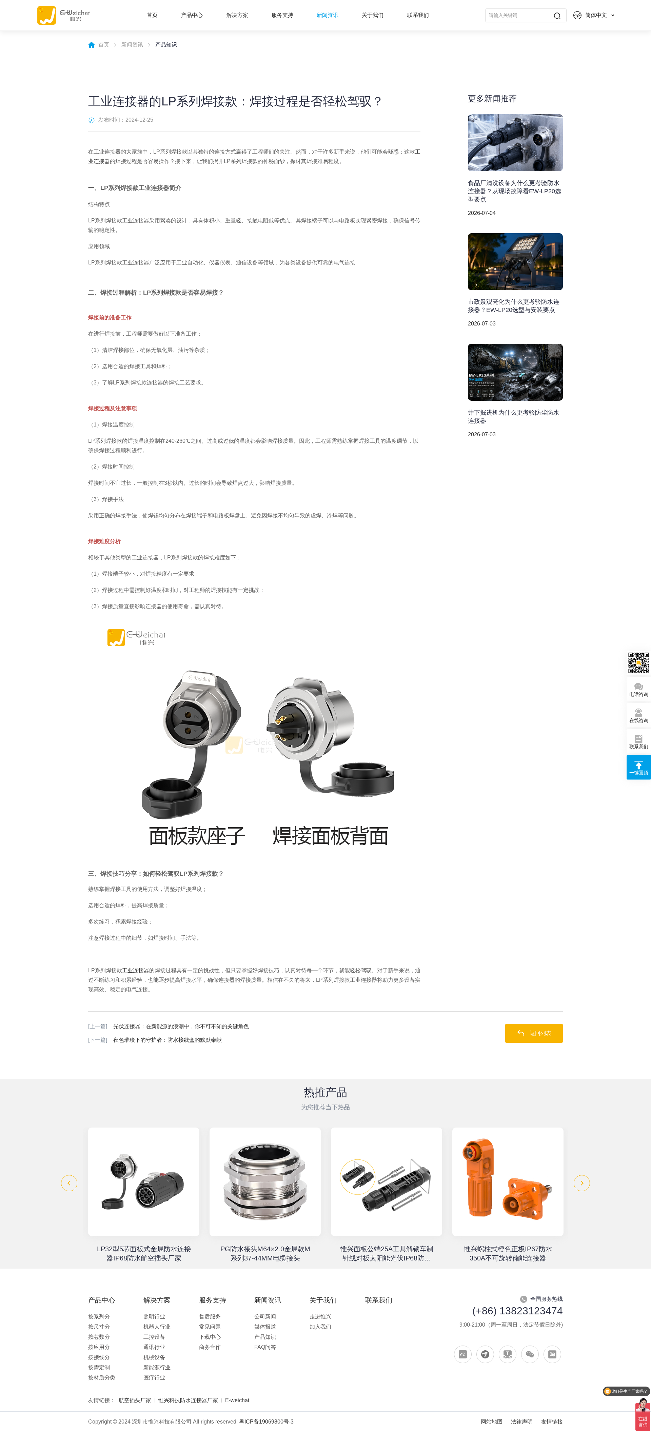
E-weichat (237, 1400)
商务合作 (210, 1347)
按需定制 (99, 1367)
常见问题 (210, 1327)
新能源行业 (157, 1367)
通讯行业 (154, 1347)
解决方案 (237, 15)
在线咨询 (638, 720)
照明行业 (154, 1316)
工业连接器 (135, 970)
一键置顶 (638, 772)
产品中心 (192, 15)
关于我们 (372, 15)
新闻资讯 (327, 15)
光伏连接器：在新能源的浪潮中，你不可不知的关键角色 (168, 1026)
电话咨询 (638, 694)
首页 (152, 15)
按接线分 (99, 1357)
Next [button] (582, 1183)
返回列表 (540, 1033)
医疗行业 (154, 1377)
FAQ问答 (265, 1347)
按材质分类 (101, 1377)
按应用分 (99, 1347)
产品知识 (265, 1337)
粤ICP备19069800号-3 (266, 1422)
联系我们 (418, 15)
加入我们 (320, 1327)
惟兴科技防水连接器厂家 (188, 1400)
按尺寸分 (99, 1327)
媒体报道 (265, 1327)
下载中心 (210, 1337)
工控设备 (154, 1337)
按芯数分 (99, 1337)
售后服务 (210, 1316)
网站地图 (491, 1422)
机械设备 (154, 1357)
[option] (143, 1195)
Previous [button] (69, 1183)
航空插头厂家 (135, 1400)
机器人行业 (157, 1327)
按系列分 (99, 1316)
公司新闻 (265, 1316)
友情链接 (552, 1422)
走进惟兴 (320, 1316)
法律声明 (522, 1422)
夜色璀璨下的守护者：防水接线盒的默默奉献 (155, 1040)
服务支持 (282, 15)
